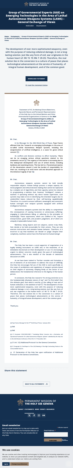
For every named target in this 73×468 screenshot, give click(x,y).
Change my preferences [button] (19, 464)
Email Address (50, 430)
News (37, 409)
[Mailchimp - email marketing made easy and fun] (65, 441)
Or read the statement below (36, 85)
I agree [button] (6, 464)
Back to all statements (34, 384)
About (21, 409)
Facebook (34, 415)
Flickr (44, 415)
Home (7, 36)
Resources (50, 409)
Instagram (39, 415)
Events (43, 409)
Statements (15, 36)
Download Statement (36, 79)
